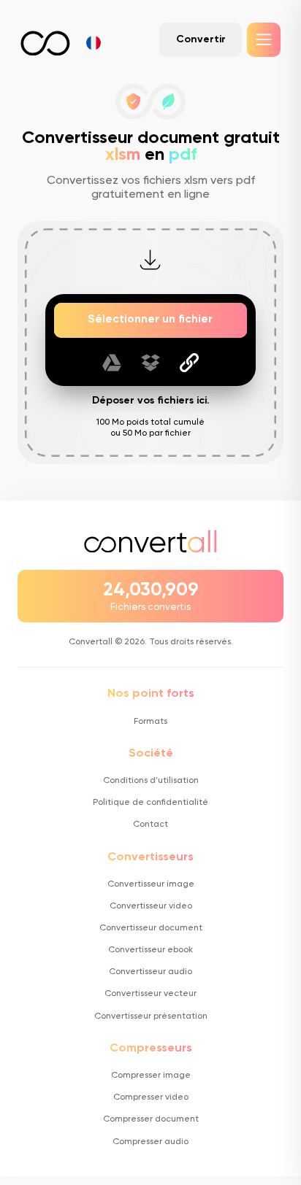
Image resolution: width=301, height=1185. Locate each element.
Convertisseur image (150, 884)
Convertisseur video (151, 906)
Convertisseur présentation (150, 1016)
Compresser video (150, 1097)
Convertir (201, 39)
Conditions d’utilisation (151, 780)
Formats (150, 721)
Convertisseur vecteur (150, 993)
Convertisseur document (150, 928)
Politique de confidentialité (150, 802)
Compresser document (151, 1119)
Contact (150, 824)
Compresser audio (150, 1142)
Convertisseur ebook (150, 950)
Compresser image (151, 1075)
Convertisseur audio (150, 972)
